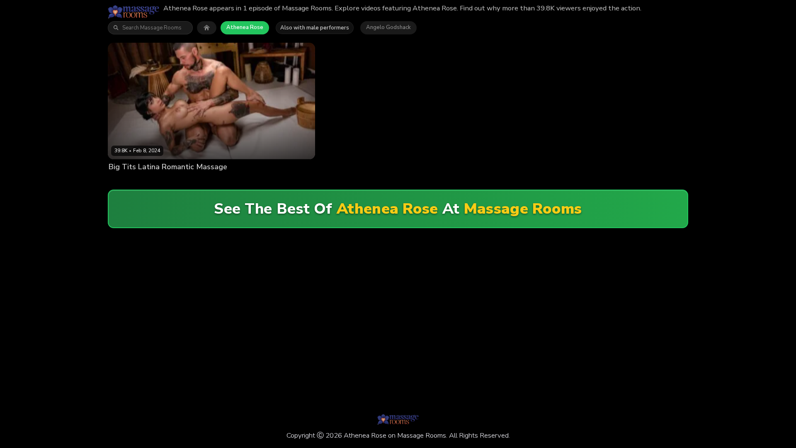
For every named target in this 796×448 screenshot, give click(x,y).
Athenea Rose (244, 27)
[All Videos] (206, 27)
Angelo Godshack (388, 27)
